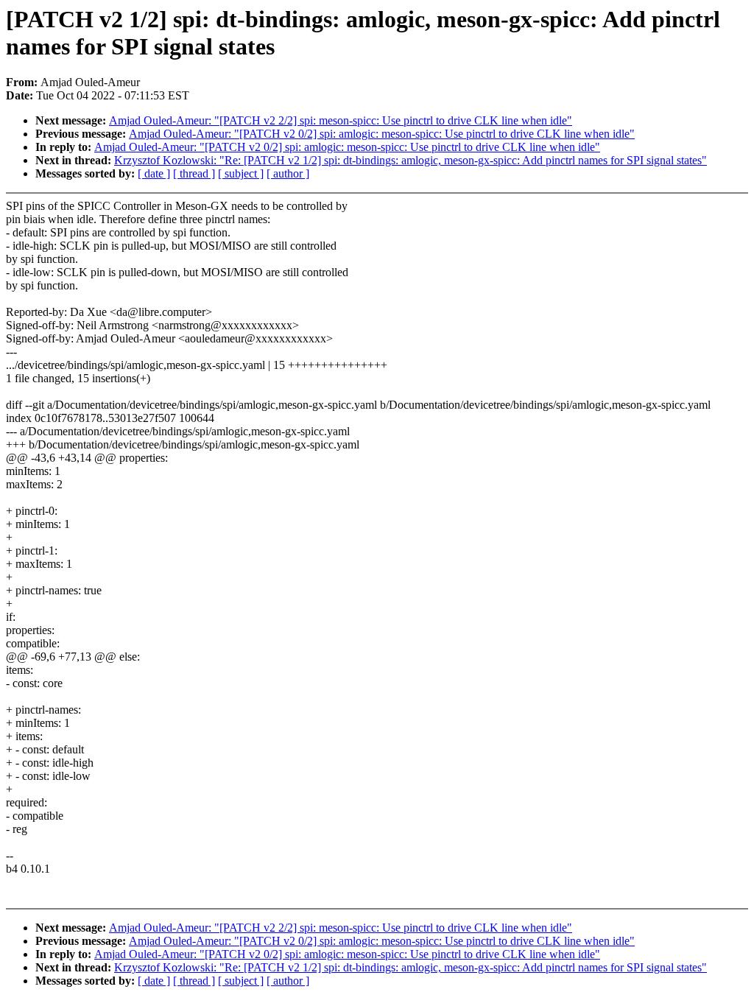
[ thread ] (194, 173)
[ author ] (288, 173)
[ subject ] (241, 173)
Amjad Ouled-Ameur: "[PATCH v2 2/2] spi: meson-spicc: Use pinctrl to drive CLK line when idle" (340, 120)
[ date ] (154, 173)
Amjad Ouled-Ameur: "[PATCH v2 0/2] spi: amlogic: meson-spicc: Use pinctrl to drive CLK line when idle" (382, 133)
